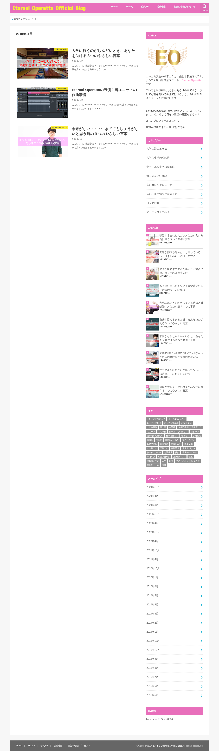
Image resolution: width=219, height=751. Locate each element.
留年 (164, 461)
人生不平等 (183, 427)
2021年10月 (153, 550)
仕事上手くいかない (178, 431)
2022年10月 (153, 532)
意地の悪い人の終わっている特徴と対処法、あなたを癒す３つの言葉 (181, 304)
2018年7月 (152, 677)
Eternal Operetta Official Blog (49, 7)
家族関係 (175, 448)
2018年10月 (153, 650)
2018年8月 (152, 667)
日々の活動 (152, 203)
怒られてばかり (154, 452)
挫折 (177, 452)
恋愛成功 (168, 452)
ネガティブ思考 (171, 423)
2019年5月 (152, 595)
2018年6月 (152, 686)
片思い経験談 (164, 457)
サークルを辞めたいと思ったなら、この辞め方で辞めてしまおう (181, 371)
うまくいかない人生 (156, 419)
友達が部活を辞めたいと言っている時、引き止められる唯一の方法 (180, 254)
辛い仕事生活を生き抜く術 (161, 194)
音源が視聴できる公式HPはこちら (165, 127)
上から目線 (152, 427)
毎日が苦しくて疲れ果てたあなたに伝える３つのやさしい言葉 (181, 388)
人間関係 (162, 431)
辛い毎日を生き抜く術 (159, 185)
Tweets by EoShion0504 (159, 719)
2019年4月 (152, 604)
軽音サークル (153, 465)
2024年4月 (152, 496)
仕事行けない (172, 436)
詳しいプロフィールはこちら (162, 120)
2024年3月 (152, 505)
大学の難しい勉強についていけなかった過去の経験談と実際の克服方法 (181, 355)
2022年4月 (152, 541)
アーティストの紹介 (158, 212)
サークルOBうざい (176, 419)
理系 (191, 457)
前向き (150, 440)
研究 (171, 461)
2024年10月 (153, 487)
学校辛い (164, 448)
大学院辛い (152, 448)
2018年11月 (152, 640)
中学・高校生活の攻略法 (160, 166)
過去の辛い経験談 (156, 175)
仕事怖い (195, 431)
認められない (182, 461)
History (129, 6)
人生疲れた (196, 427)
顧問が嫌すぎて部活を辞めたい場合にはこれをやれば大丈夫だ (181, 271)
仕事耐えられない (155, 436)
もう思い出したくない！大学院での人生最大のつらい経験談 (181, 287)
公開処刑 (197, 436)
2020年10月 (153, 568)
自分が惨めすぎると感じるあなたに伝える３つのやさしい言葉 (181, 321)
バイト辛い (186, 423)
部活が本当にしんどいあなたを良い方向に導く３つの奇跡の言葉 (181, 237)
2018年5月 (152, 695)
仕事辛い (185, 436)
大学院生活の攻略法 (158, 157)
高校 (164, 465)
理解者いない (153, 461)
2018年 (26, 19)
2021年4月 (152, 559)
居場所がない (188, 448)
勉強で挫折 (152, 444)
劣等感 (159, 440)
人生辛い (151, 431)
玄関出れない (179, 457)
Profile (114, 6)
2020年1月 (152, 577)
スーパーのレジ (154, 423)
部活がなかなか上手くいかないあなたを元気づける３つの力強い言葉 (181, 338)
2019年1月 (152, 631)
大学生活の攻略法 (156, 148)
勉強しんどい (188, 440)
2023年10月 (153, 514)
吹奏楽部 (188, 444)
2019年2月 (152, 622)
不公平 (163, 427)
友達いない (176, 444)
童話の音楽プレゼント (185, 6)
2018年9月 (152, 658)
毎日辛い (151, 457)
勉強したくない (172, 440)
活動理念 (161, 6)
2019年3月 (152, 613)
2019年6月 (152, 586)
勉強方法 (164, 444)
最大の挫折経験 (189, 452)
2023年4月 (152, 523)
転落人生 (195, 461)
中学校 (172, 427)
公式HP (145, 6)
